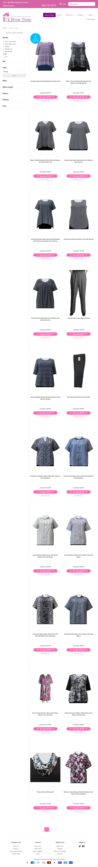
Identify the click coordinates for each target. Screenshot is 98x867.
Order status (38, 849)
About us (16, 846)
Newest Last (8, 49)
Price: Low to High (10, 41)
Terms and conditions (16, 851)
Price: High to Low (10, 44)
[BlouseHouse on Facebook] (83, 846)
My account (38, 846)
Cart (64, 4)
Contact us (16, 849)
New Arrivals (49, 15)
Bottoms (69, 15)
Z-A (6, 56)
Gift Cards (60, 854)
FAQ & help (60, 846)
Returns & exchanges (60, 851)
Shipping (60, 849)
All (11, 28)
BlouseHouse (48, 859)
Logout (38, 854)
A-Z (6, 54)
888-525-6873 (49, 5)
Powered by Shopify (59, 859)
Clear (14, 76)
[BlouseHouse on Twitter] (80, 846)
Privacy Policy (16, 854)
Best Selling (8, 51)
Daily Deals (91, 19)
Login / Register (38, 851)
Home (5, 28)
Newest (7, 46)
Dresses (81, 15)
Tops (59, 15)
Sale (90, 15)
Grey (6, 72)
